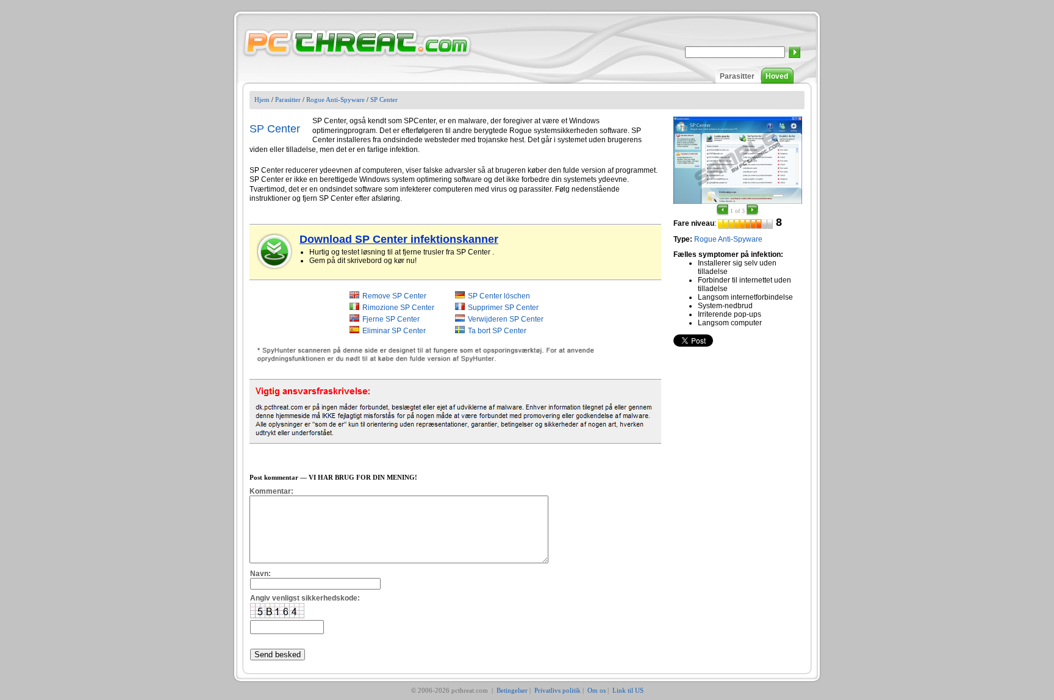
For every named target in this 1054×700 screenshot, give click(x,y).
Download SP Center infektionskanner (398, 239)
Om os (596, 690)
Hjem (262, 99)
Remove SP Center (394, 296)
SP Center (384, 99)
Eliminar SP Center (394, 331)
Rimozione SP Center (398, 307)
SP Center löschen (499, 296)
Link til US (628, 690)
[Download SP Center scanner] (275, 251)
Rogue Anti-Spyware (335, 99)
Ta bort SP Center (497, 331)
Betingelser (512, 690)
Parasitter (737, 76)
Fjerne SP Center (391, 319)
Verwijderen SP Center (505, 319)
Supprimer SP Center (503, 307)
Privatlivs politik (557, 690)
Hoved (776, 76)
